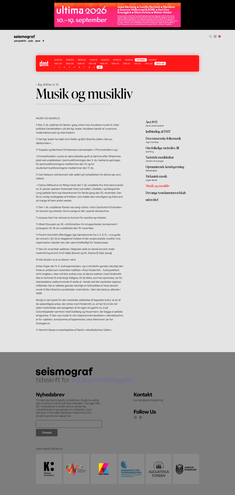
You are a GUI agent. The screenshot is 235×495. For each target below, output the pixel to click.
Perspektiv (20, 40)
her (69, 416)
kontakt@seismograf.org (148, 400)
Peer (37, 40)
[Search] (210, 36)
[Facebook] (140, 417)
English (219, 36)
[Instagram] (135, 417)
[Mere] (43, 40)
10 (100, 67)
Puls (30, 40)
